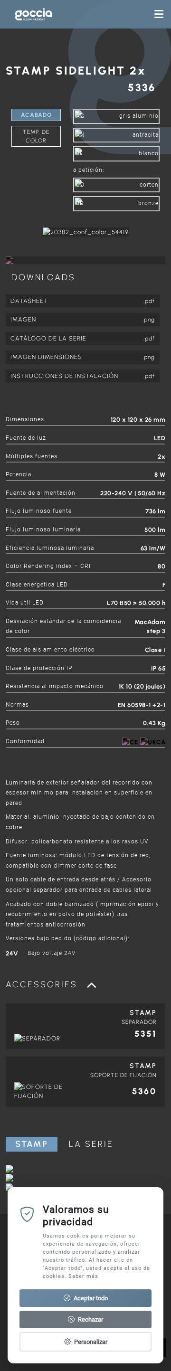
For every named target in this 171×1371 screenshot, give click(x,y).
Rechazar (89, 1319)
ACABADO (36, 115)
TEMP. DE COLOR (36, 136)
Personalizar (90, 1341)
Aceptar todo (90, 1298)
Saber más (83, 1276)
